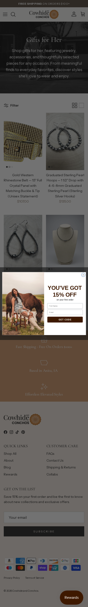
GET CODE (64, 319)
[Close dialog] (83, 275)
